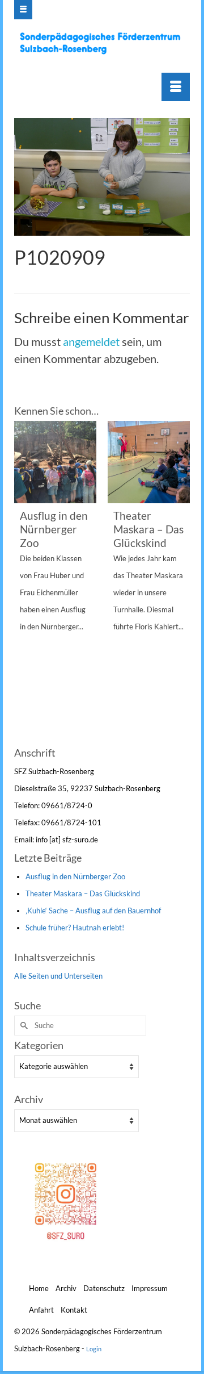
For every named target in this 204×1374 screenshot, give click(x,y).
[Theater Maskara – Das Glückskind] (149, 462)
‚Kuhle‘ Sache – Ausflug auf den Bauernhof (93, 910)
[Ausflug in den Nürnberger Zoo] (55, 462)
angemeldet (91, 341)
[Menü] (176, 87)
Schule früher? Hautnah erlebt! (75, 927)
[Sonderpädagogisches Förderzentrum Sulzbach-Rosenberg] (103, 43)
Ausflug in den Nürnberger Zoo (75, 876)
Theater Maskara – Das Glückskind (83, 893)
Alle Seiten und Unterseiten (58, 975)
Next (180, 582)
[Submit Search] (22, 1025)
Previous (24, 582)
